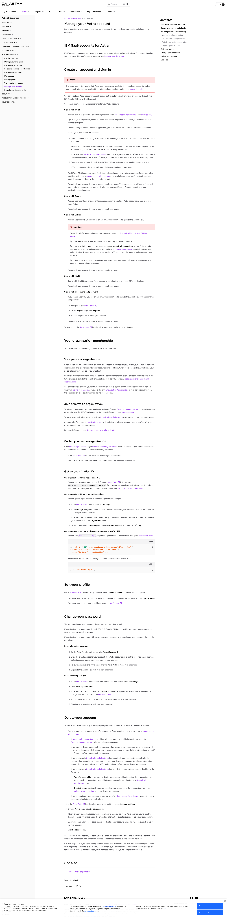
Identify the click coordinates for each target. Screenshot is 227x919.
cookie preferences (109, 906)
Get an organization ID (79, 471)
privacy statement (91, 911)
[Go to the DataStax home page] (74, 898)
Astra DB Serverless (72, 18)
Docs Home (9, 12)
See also (70, 863)
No (78, 886)
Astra (25, 12)
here (165, 908)
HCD (51, 12)
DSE (62, 12)
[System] (223, 4)
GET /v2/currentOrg (87, 536)
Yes (69, 886)
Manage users (128, 412)
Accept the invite (137, 89)
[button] (225, 901)
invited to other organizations (104, 446)
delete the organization (84, 791)
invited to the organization (95, 154)
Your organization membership (88, 341)
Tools (111, 12)
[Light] (217, 4)
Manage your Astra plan (114, 56)
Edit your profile (77, 585)
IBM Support (114, 603)
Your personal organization (82, 359)
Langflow (39, 12)
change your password (123, 249)
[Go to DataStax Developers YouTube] (196, 898)
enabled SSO (146, 115)
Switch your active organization (85, 441)
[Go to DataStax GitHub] (191, 898)
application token (95, 422)
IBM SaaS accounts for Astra (86, 46)
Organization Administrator (126, 115)
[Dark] (220, 4)
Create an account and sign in (87, 70)
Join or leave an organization (83, 404)
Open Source (76, 12)
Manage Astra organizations (79, 872)
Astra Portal (89, 306)
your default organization (82, 739)
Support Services (95, 12)
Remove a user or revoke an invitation (102, 430)
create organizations (78, 446)
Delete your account (80, 718)
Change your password (82, 617)
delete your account (81, 390)
